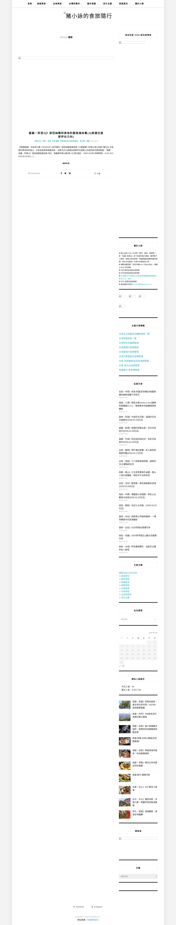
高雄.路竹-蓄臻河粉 (141, 775)
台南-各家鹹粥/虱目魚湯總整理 (134, 361)
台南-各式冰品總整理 (129, 365)
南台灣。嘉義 (85, 141)
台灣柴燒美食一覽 (127, 338)
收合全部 (133, 573)
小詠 (98, 173)
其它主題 (107, 3)
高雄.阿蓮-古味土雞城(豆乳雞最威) (144, 739)
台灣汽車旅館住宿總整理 (131, 356)
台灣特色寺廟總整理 (129, 343)
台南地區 (125, 591)
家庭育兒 (123, 3)
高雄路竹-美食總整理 (129, 370)
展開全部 (123, 573)
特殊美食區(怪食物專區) (69, 141)
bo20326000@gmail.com (142, 284)
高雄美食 (41, 3)
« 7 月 (121, 666)
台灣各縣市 (74, 3)
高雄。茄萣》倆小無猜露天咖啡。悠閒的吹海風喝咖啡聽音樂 (144, 729)
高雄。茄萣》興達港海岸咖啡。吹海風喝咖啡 (144, 752)
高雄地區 (125, 585)
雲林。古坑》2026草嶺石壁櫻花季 (134, 527)
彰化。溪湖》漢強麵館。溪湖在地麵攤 (144, 813)
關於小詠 (139, 3)
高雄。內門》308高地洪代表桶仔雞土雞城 (144, 715)
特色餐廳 (55, 141)
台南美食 (57, 3)
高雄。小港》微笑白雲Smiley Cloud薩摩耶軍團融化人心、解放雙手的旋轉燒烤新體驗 (137, 406)
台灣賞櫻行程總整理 (129, 347)
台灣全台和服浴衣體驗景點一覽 (134, 334)
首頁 (30, 3)
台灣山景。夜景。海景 (42, 141)
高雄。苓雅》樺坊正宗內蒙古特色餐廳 (144, 764)
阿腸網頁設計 (93, 920)
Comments (34, 173)
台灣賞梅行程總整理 (129, 352)
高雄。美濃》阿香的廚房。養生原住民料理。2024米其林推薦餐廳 (144, 705)
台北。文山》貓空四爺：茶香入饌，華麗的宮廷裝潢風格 (144, 802)
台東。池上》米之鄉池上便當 (144, 788)
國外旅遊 (91, 3)
